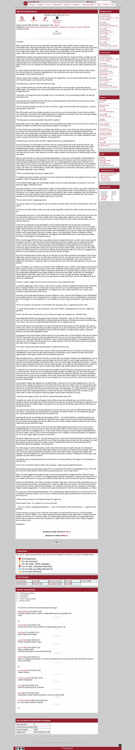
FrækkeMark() (105, 14)
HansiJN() (103, 29)
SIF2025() (103, 114)
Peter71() (103, 138)
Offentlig (87, 27)
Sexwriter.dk (34, 2)
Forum (105, 5)
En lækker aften (106, 180)
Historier (41, 5)
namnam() (22, 670)
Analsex (72, 27)
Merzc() (103, 159)
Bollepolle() (22, 584)
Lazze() (103, 142)
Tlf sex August (104, 125)
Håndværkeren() (105, 160)
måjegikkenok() (55, 584)
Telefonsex (103, 121)
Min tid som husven (107, 175)
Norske (103, 200)
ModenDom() (104, 105)
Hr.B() (102, 157)
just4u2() (103, 22)
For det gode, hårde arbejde (33, 564)
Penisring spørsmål (106, 134)
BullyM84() (21, 581)
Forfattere (76, 5)
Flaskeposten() (105, 163)
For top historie (27, 561)
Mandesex (64, 27)
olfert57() (22, 657)
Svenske (104, 198)
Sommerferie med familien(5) (108, 46)
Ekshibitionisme (43, 27)
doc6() (102, 119)
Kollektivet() (23, 611)
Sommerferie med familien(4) (108, 25)
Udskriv (56, 25)
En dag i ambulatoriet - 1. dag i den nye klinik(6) (109, 18)
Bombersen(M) (23, 678)
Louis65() (22, 640)
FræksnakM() (104, 124)
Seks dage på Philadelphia (109, 173)
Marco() (68, 581)
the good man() (55, 581)
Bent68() (103, 100)
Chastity (102, 107)
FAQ (99, 5)
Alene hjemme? (105, 178)
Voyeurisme (54, 27)
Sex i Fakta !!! (105, 177)
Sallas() (103, 110)
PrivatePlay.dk (67, 748)
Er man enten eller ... (106, 116)
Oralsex (79, 27)
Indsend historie (88, 5)
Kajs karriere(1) (104, 39)
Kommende (56, 5)
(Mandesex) (32, 11)
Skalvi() (103, 162)
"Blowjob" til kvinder (106, 130)
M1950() (22, 632)
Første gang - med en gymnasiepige (106, 32)
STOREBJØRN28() (26, 700)
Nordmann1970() (105, 133)
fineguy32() (38, 584)
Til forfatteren (26, 559)
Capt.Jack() (86, 581)
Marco (67, 15)
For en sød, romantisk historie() (35, 569)
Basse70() (22, 647)
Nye (48, 5)
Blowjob (102, 139)
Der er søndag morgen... (107, 111)
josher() (21, 685)
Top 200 (67, 5)
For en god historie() (30, 571)
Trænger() (22, 625)
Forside (32, 5)
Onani (101, 102)
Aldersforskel (31, 27)
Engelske (104, 196)
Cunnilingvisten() (104, 128)
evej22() (68, 584)
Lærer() (36, 581)
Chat (112, 5)
